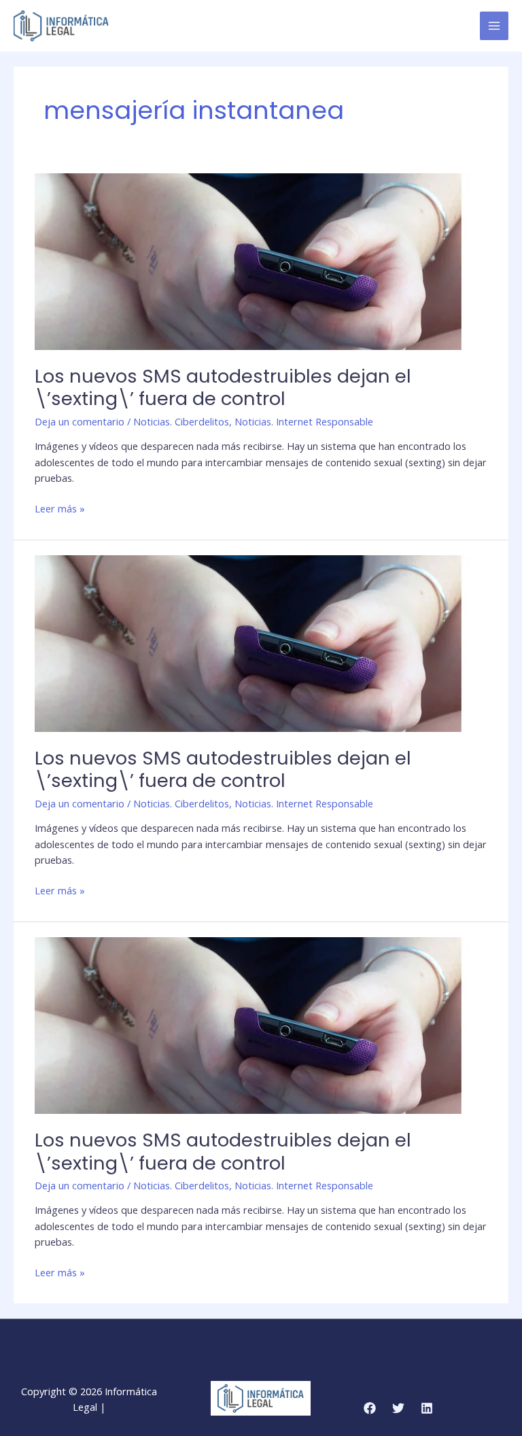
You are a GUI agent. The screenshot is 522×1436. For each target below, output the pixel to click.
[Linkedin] (427, 1408)
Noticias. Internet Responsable (303, 421)
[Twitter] (398, 1408)
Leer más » (60, 508)
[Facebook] (370, 1408)
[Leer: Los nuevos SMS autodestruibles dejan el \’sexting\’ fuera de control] (252, 260)
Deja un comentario (79, 421)
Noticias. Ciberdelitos (181, 421)
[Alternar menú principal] (494, 26)
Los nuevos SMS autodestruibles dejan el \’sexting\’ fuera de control (223, 388)
